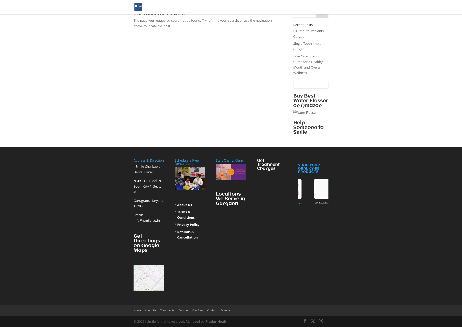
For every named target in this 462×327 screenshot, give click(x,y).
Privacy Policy (188, 224)
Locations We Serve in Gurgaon (230, 199)
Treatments (167, 310)
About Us (184, 205)
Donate (225, 310)
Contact (212, 310)
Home (137, 310)
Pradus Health (217, 321)
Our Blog (197, 310)
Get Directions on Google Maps (147, 243)
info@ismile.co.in (147, 220)
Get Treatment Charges (268, 165)
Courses (183, 310)
